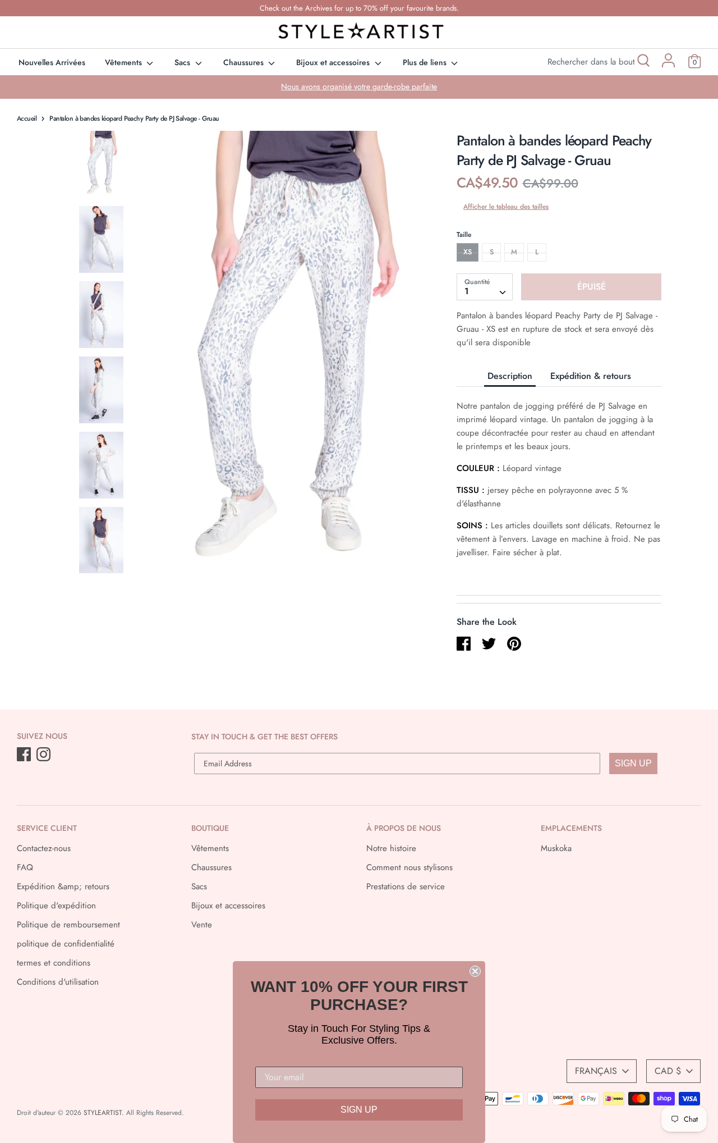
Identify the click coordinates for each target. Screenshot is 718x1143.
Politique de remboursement (68, 924)
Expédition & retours (590, 375)
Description (509, 375)
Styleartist (103, 1113)
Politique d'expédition (56, 905)
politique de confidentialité (65, 944)
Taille (464, 235)
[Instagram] (44, 755)
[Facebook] (25, 755)
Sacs (183, 62)
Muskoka (556, 848)
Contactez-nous (44, 848)
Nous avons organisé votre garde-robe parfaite (359, 86)
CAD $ (668, 1070)
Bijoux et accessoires (334, 62)
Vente (201, 924)
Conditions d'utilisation (58, 982)
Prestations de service (405, 886)
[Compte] (668, 64)
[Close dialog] (475, 971)
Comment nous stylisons (409, 867)
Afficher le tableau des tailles (506, 207)
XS (467, 251)
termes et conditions (53, 963)
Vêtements (124, 62)
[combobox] (485, 286)
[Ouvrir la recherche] (642, 62)
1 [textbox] (466, 291)
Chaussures (244, 62)
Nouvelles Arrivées (52, 62)
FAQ (25, 867)
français (596, 1070)
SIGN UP (633, 763)
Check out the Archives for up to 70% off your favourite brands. (359, 8)
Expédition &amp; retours (63, 886)
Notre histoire (391, 848)
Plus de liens (426, 62)
